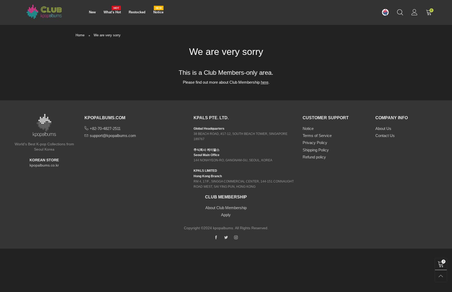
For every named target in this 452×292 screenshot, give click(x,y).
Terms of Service (317, 135)
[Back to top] (441, 276)
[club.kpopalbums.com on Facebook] (216, 237)
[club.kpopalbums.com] (44, 11)
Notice (158, 12)
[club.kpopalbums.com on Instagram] (236, 237)
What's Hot (112, 12)
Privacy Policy (315, 142)
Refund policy (314, 157)
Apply (226, 215)
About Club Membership (226, 207)
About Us (383, 128)
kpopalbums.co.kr (44, 165)
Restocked (137, 12)
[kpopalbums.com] (385, 12)
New (92, 12)
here (264, 82)
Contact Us (385, 135)
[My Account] (414, 12)
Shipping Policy (316, 150)
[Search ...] (400, 12)
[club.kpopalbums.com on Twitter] (226, 237)
